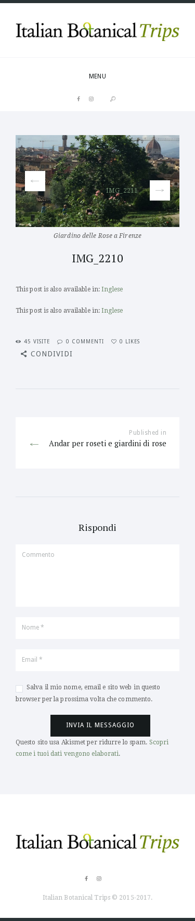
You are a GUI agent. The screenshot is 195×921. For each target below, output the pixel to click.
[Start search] (113, 99)
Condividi (52, 354)
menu (97, 76)
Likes (130, 341)
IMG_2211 (122, 190)
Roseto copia (94, 181)
